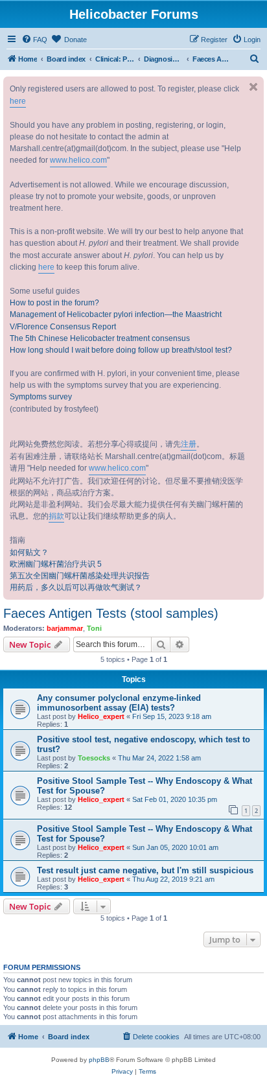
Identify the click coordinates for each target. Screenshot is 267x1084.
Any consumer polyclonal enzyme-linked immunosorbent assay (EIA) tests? (119, 703)
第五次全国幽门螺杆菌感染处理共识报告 (80, 575)
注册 (188, 444)
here (18, 101)
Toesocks (94, 758)
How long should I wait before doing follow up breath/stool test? (121, 350)
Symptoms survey (41, 396)
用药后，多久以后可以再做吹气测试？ (76, 587)
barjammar (65, 628)
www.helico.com (78, 160)
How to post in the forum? (54, 302)
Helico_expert (101, 716)
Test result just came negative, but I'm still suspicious (145, 870)
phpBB (99, 1059)
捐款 (56, 516)
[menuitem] (34, 39)
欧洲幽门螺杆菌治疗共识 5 (56, 564)
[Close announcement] (253, 87)
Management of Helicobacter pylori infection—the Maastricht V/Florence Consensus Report (116, 320)
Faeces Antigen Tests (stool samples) (110, 613)
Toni (94, 628)
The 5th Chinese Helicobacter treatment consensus (100, 338)
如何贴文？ (29, 552)
